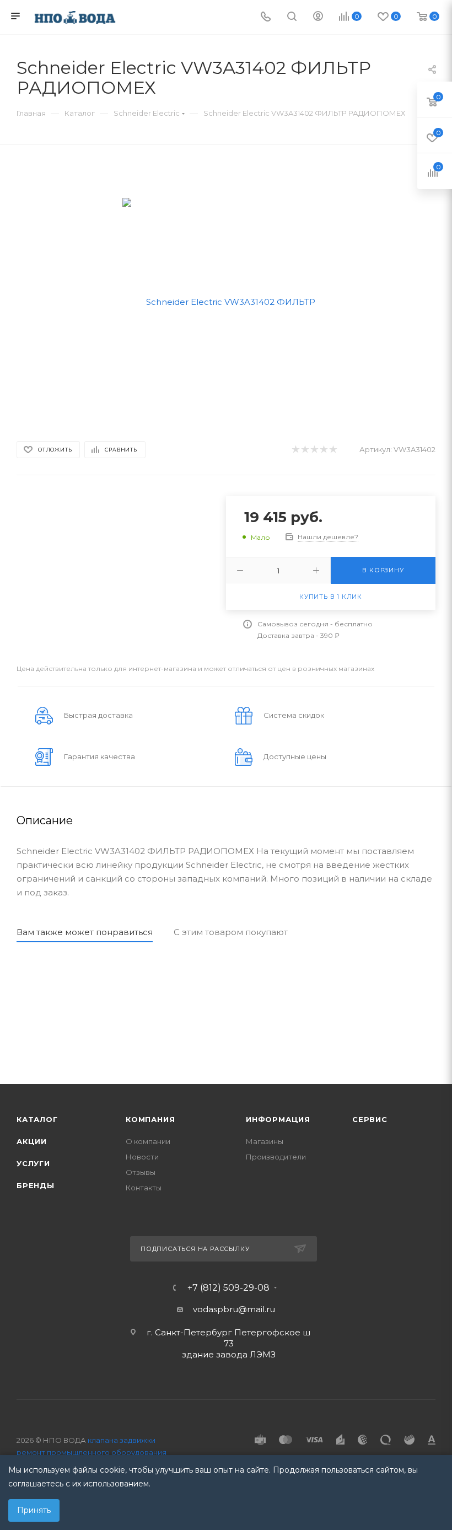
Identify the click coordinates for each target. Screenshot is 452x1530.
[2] (304, 450)
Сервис (370, 1119)
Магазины (264, 1141)
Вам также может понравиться (85, 932)
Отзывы (140, 1172)
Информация (278, 1119)
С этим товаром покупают (231, 932)
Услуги (33, 1163)
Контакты (144, 1187)
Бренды (36, 1185)
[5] (332, 450)
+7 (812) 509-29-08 (228, 1288)
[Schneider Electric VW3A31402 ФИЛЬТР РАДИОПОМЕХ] (226, 301)
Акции (32, 1141)
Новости (142, 1156)
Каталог (37, 1119)
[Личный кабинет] (318, 17)
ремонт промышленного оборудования (91, 1452)
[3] (314, 450)
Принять (34, 1510)
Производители (276, 1156)
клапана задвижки (121, 1440)
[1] (295, 450)
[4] (323, 450)
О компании (148, 1141)
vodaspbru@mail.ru (234, 1309)
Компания (150, 1119)
